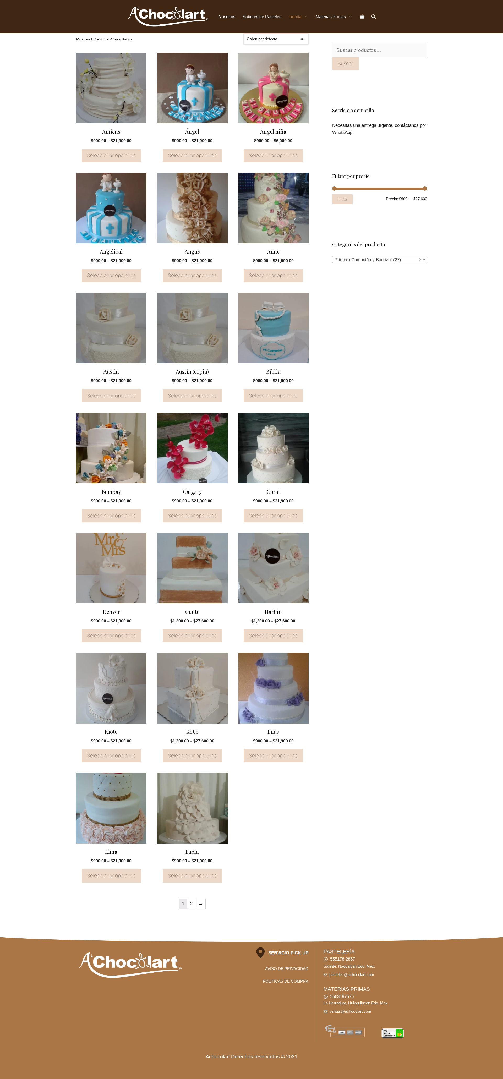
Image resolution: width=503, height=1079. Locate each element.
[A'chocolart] (168, 16)
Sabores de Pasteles (262, 16)
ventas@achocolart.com (350, 1011)
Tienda (295, 16)
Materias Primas (331, 16)
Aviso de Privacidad (286, 968)
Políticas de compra (285, 981)
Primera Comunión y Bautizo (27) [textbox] (378, 259)
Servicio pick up (288, 952)
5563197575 (342, 996)
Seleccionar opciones (111, 155)
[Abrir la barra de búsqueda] (373, 16)
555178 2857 (342, 959)
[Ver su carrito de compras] (362, 16)
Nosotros (226, 16)
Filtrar (342, 199)
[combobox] (379, 259)
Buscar (345, 64)
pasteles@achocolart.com (351, 974)
